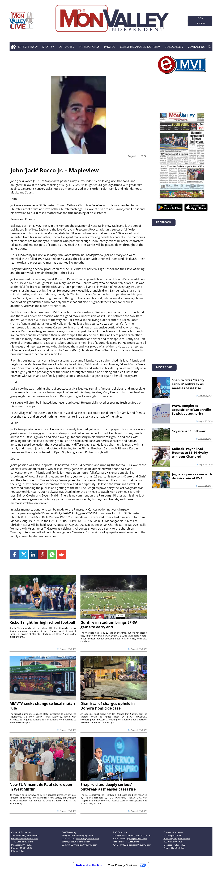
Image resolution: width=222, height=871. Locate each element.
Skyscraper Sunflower (189, 431)
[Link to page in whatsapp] (52, 554)
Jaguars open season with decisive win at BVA (192, 476)
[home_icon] (13, 46)
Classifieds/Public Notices (139, 47)
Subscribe (200, 23)
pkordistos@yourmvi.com (139, 844)
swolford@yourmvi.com (87, 838)
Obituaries (66, 47)
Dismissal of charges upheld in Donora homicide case (107, 706)
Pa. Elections (88, 47)
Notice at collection (89, 865)
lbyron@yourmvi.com (137, 838)
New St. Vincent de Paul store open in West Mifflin (41, 787)
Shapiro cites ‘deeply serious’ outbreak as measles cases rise (108, 787)
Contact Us (196, 47)
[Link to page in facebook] (14, 554)
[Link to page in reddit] (61, 554)
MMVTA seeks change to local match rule (42, 706)
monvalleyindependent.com (24, 838)
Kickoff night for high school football (42, 622)
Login (200, 18)
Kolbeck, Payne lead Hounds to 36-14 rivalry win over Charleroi (190, 453)
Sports (47, 47)
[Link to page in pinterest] (42, 554)
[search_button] (209, 46)
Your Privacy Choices (122, 865)
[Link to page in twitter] (23, 554)
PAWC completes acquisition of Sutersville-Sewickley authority (192, 410)
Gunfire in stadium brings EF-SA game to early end (108, 624)
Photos (109, 47)
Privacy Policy (17, 851)
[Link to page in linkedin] (33, 554)
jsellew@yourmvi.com (86, 844)
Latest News (27, 47)
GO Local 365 (173, 47)
